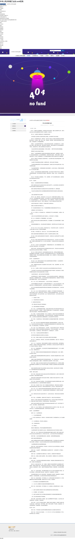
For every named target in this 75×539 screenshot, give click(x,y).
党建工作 (1, 6)
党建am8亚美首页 (3, 5)
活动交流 (14, 128)
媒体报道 (1, 29)
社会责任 (1, 34)
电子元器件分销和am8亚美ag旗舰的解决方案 (8, 19)
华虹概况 (1, 36)
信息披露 (57, 55)
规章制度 (14, 126)
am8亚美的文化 (3, 11)
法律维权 (14, 130)
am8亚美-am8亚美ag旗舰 (11, 4)
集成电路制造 (2, 14)
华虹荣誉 (1, 45)
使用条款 (55, 532)
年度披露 (1, 32)
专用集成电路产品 (3, 16)
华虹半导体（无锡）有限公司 (14, 530)
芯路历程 (1, 38)
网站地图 (59, 532)
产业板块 (41, 55)
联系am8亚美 (63, 532)
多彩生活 (1, 42)
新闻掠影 (1, 26)
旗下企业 (1, 44)
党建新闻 (1, 28)
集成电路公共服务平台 (4, 15)
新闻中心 (52, 55)
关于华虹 (63, 55)
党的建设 (28, 55)
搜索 (1, 9)
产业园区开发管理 (3, 21)
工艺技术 (1, 24)
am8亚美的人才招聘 (3, 41)
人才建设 (1, 39)
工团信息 (1, 8)
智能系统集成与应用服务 (4, 18)
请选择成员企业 (11, 529)
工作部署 (14, 123)
